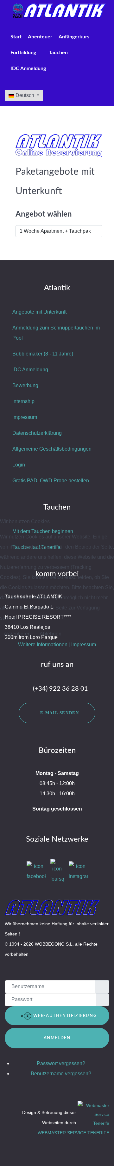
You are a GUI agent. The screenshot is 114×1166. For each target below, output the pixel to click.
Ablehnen (50, 633)
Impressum (83, 644)
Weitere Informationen (42, 644)
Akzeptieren (17, 633)
